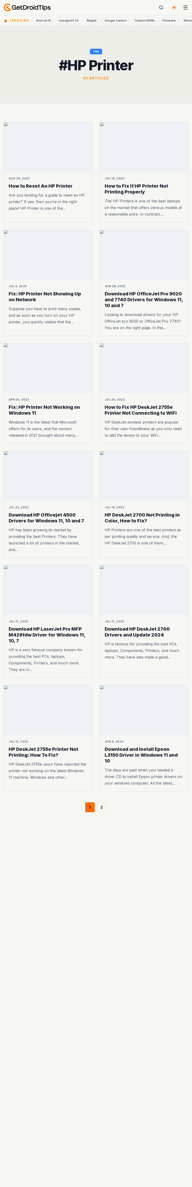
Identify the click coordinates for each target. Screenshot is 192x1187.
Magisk (92, 20)
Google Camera (116, 20)
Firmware (169, 20)
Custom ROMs (145, 20)
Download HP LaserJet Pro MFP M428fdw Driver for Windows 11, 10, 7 (47, 635)
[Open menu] (185, 7)
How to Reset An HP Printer (41, 186)
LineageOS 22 (69, 20)
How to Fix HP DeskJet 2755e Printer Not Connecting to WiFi (141, 410)
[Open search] (161, 7)
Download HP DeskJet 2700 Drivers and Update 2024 (137, 632)
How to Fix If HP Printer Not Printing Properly (136, 189)
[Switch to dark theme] (174, 7)
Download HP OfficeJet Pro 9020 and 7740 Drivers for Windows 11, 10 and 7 (144, 299)
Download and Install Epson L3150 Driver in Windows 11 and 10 (141, 754)
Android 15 (43, 20)
